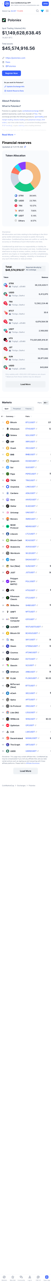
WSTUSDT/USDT (33, 627)
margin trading (7, 120)
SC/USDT (30, 665)
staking (21, 125)
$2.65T (13, 11)
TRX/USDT (30, 480)
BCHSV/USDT (32, 633)
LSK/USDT (30, 732)
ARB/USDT (30, 672)
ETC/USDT (30, 598)
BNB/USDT (30, 454)
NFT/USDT (30, 612)
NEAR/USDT (31, 526)
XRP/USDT (30, 442)
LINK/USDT (31, 487)
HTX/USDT (30, 590)
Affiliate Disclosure (32, 763)
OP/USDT (30, 725)
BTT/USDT (30, 686)
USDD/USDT (31, 751)
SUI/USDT (30, 467)
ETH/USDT (30, 429)
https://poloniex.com (15, 58)
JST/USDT (30, 572)
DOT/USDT (30, 659)
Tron (36, 114)
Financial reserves (16, 142)
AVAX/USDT (31, 547)
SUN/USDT (30, 566)
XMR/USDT (31, 519)
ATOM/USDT (31, 652)
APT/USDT (30, 700)
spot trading (39, 117)
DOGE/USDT (31, 461)
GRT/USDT (30, 745)
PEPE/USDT (31, 474)
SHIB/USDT (31, 605)
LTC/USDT (30, 534)
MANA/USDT (31, 738)
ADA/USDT (30, 493)
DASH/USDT (31, 560)
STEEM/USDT (32, 646)
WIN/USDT (30, 719)
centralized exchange (30, 111)
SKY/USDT (30, 640)
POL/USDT (30, 581)
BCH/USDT (30, 540)
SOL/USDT (30, 435)
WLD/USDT (31, 553)
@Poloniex (11, 66)
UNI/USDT (30, 512)
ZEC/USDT (30, 448)
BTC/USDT (30, 422)
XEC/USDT (30, 693)
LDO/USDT (30, 712)
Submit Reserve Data (15, 91)
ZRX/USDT (30, 706)
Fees (8, 62)
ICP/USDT (30, 619)
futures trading (19, 120)
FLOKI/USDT (31, 678)
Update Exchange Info (15, 86)
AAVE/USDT (31, 500)
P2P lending (7, 125)
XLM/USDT (30, 506)
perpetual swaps (34, 120)
